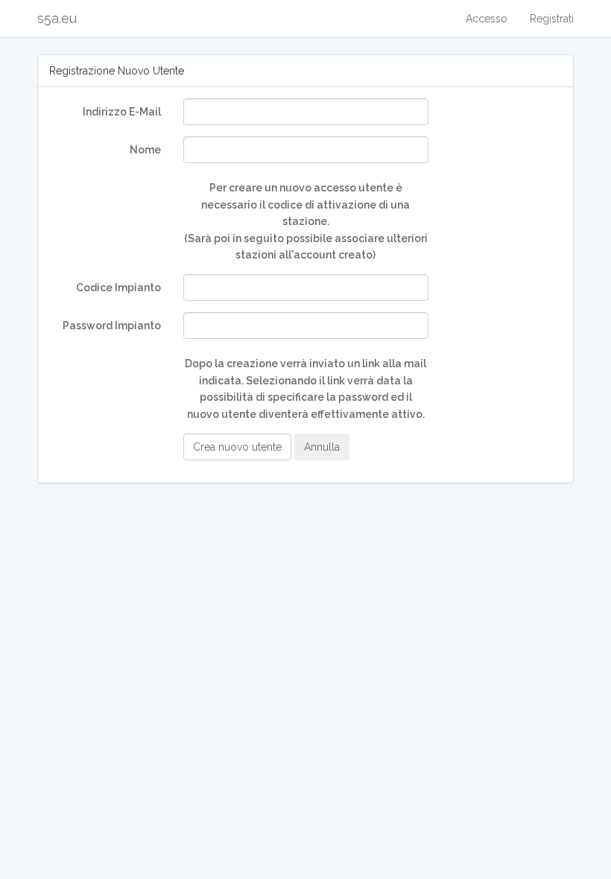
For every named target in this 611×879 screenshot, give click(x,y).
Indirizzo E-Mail (122, 112)
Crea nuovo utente (237, 447)
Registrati (552, 19)
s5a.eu (57, 18)
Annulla (322, 447)
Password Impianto (112, 325)
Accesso (486, 19)
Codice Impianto (118, 287)
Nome (145, 150)
